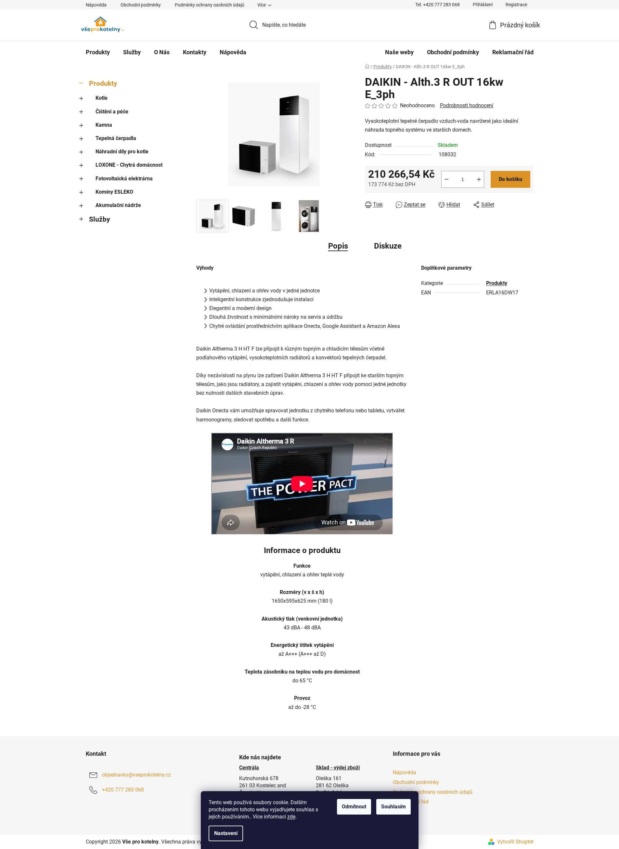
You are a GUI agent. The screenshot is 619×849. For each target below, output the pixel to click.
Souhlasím (393, 807)
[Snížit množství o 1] (446, 179)
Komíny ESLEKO (114, 192)
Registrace (516, 4)
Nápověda (96, 4)
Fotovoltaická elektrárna (124, 178)
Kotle (102, 98)
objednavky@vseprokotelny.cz (136, 775)
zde (291, 817)
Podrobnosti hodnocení (466, 105)
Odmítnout (354, 807)
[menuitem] (97, 52)
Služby (99, 219)
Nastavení (226, 833)
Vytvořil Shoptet (515, 842)
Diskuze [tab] (388, 246)
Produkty (103, 83)
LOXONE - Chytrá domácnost (129, 165)
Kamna (104, 125)
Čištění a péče (112, 112)
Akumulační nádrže (118, 205)
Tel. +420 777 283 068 (437, 4)
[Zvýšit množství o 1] (479, 179)
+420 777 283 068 (123, 790)
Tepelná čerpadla (116, 138)
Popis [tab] (338, 246)
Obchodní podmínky (141, 4)
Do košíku (510, 179)
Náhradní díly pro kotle (122, 151)
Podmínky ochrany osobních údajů (209, 4)
